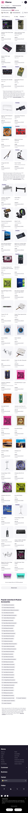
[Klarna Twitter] (17, 788)
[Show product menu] (25, 8)
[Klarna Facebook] (4, 788)
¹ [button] (6, 38)
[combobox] (22, 17)
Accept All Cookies (18, 809)
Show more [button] (14, 587)
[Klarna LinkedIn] (11, 788)
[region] (14, 805)
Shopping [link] (7, 5)
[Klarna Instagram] (24, 788)
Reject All (9, 809)
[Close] (25, 798)
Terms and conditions (17, 97)
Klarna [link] (2, 5)
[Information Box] (9, 16)
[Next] (25, 13)
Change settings (14, 806)
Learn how (17, 10)
